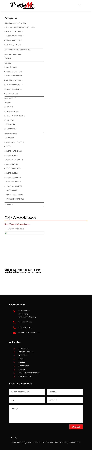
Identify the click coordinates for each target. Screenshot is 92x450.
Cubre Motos (12, 164)
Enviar (76, 427)
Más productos (25, 376)
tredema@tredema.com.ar (30, 332)
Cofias (9, 146)
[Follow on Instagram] (16, 438)
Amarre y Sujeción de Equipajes (20, 27)
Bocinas (9, 107)
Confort (9, 63)
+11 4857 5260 (25, 327)
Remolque (9, 204)
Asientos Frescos (14, 71)
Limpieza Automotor (15, 116)
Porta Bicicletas (13, 40)
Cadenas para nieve (15, 142)
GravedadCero (75, 442)
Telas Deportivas (15, 199)
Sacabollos (11, 129)
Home (7, 224)
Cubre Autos (11, 155)
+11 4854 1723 (25, 322)
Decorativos (10, 98)
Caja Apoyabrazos (14, 76)
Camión (8, 58)
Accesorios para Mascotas (17, 50)
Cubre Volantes (13, 182)
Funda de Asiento (14, 186)
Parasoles (10, 124)
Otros (7, 103)
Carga (21, 358)
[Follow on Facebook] (11, 438)
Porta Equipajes (13, 45)
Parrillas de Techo (15, 36)
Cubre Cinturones (14, 160)
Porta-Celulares (14, 89)
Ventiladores (12, 93)
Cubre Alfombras (14, 151)
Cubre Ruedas (12, 173)
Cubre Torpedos (13, 177)
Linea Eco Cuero (15, 195)
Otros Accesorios (14, 31)
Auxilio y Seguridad (14, 54)
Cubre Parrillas (13, 168)
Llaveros (10, 120)
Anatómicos (11, 67)
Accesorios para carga (15, 23)
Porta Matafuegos (14, 85)
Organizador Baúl (14, 80)
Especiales (12, 190)
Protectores (11, 134)
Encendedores (12, 111)
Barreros (10, 138)
